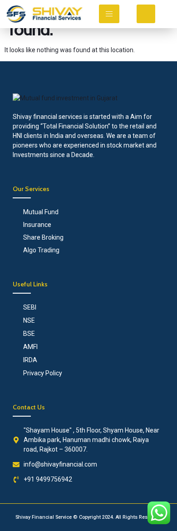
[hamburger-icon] (109, 14)
